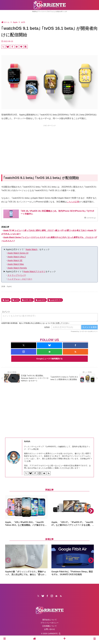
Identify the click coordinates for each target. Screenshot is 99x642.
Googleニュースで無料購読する (49, 359)
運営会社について (49, 620)
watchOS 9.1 (56, 300)
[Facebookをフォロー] (75, 345)
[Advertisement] (49, 145)
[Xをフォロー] (23, 345)
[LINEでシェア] (21, 47)
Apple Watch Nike (15, 264)
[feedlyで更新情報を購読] (49, 352)
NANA (27, 441)
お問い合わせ (49, 629)
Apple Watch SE (14, 260)
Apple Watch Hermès (17, 268)
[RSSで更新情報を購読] (75, 352)
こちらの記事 (73, 202)
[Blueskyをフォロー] (49, 345)
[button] (26, 47)
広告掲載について (49, 626)
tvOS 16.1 (28, 300)
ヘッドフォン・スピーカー (19, 279)
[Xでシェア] (3, 47)
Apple (7, 300)
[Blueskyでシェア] (8, 47)
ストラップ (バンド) (16, 275)
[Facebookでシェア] (12, 47)
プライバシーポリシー (49, 623)
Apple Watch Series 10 (17, 253)
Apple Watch (31, 249)
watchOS (42, 300)
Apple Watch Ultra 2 (16, 257)
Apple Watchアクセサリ (35, 271)
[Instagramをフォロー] (23, 352)
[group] (26, 511)
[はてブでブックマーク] (17, 47)
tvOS (16, 300)
